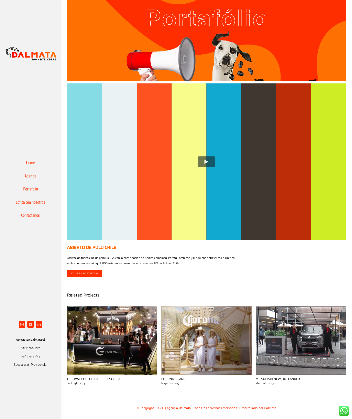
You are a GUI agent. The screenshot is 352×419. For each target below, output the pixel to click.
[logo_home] (31, 48)
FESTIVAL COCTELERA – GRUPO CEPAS (94, 378)
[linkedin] (39, 324)
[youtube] (30, 324)
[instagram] (22, 324)
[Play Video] (206, 161)
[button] (70, 345)
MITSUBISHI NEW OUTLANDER (278, 378)
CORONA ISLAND (173, 378)
